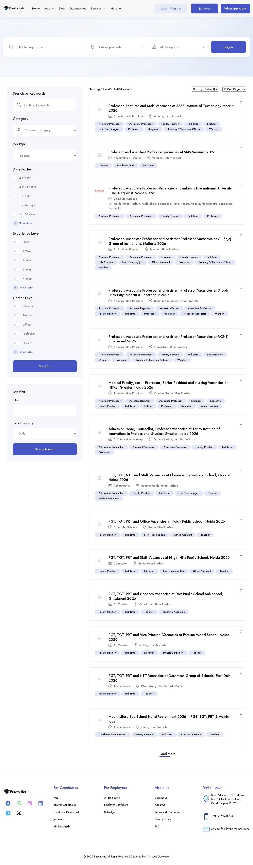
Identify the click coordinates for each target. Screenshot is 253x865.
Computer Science (125, 199)
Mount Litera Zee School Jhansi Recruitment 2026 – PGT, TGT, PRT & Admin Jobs (169, 719)
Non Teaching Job (109, 129)
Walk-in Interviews (109, 498)
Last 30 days (27, 214)
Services (97, 8)
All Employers (112, 798)
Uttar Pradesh (173, 116)
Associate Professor (141, 124)
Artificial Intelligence (126, 249)
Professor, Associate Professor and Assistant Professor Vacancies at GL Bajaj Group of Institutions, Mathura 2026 (170, 241)
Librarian (149, 571)
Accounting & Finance (127, 158)
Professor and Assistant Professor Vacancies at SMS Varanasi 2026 (162, 152)
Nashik (184, 204)
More (114, 8)
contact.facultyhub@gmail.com (230, 829)
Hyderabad (149, 204)
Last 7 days (26, 196)
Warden (213, 129)
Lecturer (211, 124)
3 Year (27, 269)
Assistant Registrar (139, 308)
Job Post (204, 8)
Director (103, 165)
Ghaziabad (161, 347)
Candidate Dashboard (66, 812)
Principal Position (173, 653)
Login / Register (171, 8)
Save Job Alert (44, 449)
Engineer (166, 257)
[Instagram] (30, 803)
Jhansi (144, 727)
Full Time (193, 124)
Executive (215, 401)
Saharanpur (161, 301)
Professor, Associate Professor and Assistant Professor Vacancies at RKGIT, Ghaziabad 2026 (168, 339)
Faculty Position (170, 124)
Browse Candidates (65, 805)
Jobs (47, 8)
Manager (28, 306)
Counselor (120, 563)
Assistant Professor (110, 124)
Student (27, 343)
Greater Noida (163, 393)
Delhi (178, 686)
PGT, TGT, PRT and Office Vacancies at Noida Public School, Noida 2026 (167, 521)
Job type (19, 144)
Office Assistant (161, 262)
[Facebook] (8, 803)
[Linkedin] (40, 803)
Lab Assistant (106, 262)
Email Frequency (23, 423)
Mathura (155, 249)
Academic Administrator (112, 734)
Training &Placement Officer (184, 129)
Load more (167, 754)
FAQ (157, 826)
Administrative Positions (128, 116)
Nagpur (195, 204)
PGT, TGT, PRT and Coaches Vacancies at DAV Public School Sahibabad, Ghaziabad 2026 (166, 596)
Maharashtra (209, 204)
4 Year (27, 278)
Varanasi (157, 158)
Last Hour (25, 177)
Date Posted (22, 169)
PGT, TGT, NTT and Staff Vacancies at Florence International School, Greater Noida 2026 (170, 477)
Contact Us (161, 798)
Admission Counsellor (111, 447)
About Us (160, 805)
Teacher (28, 315)
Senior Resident (209, 406)
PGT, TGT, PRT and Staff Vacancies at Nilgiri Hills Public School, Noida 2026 (169, 557)
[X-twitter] (19, 813)
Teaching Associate (173, 612)
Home (36, 8)
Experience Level (26, 233)
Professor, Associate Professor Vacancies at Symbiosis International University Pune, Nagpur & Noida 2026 (170, 190)
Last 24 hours (27, 187)
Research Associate (195, 314)
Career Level (23, 298)
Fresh (26, 242)
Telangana (164, 204)
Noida (118, 204)
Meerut (158, 116)
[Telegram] (8, 813)
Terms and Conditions (167, 812)
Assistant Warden (169, 308)
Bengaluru (225, 204)
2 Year (27, 260)
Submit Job (110, 812)
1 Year (27, 251)
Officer (27, 324)
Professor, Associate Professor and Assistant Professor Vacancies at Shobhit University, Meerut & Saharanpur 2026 (169, 293)
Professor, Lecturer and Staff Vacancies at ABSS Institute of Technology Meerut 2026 (171, 108)
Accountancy (122, 486)
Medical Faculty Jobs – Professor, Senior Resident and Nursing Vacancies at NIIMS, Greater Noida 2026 (168, 385)
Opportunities (77, 8)
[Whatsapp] (19, 803)
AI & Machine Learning (128, 439)
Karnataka (115, 208)
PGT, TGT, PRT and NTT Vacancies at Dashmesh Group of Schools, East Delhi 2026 (170, 678)
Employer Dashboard (116, 805)
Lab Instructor (215, 354)
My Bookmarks (62, 826)
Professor (29, 334)
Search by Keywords (29, 93)
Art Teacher (121, 604)
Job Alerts (59, 819)
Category (20, 119)
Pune (176, 204)
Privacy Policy (163, 819)
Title (15, 400)
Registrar (153, 129)
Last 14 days (27, 205)
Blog (62, 8)
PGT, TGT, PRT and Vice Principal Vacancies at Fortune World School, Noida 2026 (169, 637)
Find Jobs (228, 47)
